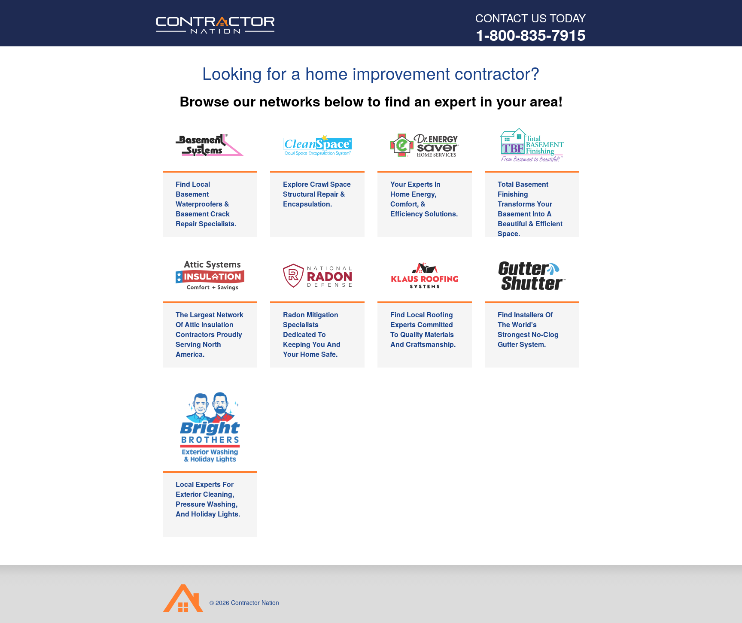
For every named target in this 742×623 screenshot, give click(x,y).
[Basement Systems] (210, 145)
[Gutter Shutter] (532, 275)
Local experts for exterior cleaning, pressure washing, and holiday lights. (208, 499)
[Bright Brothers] (210, 425)
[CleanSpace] (317, 145)
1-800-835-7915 (531, 34)
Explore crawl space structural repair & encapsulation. (317, 194)
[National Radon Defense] (317, 275)
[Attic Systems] (210, 275)
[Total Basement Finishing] (532, 145)
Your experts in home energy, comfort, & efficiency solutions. (424, 199)
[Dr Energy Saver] (424, 145)
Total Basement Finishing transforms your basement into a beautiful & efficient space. (530, 208)
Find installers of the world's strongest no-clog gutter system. (528, 329)
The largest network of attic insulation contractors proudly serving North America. (209, 334)
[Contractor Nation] (245, 25)
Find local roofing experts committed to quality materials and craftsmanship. (423, 329)
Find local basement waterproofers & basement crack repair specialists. (206, 203)
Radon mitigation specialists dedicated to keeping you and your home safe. (312, 334)
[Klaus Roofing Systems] (424, 275)
